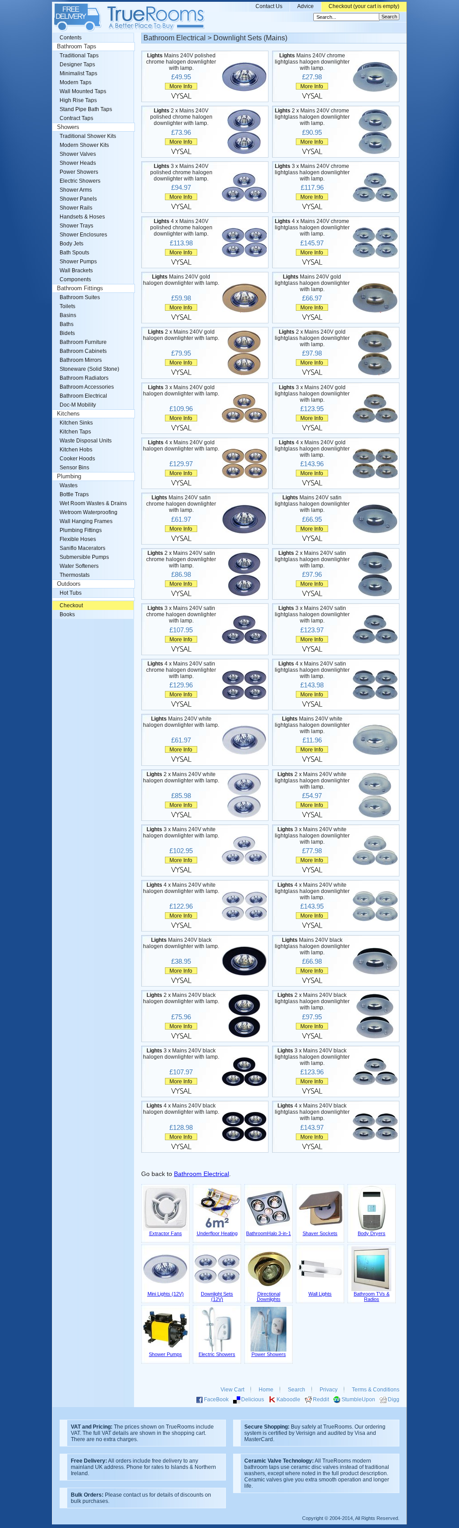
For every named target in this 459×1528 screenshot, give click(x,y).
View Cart (232, 1389)
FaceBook (216, 1399)
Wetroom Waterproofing (88, 512)
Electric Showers (80, 181)
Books (67, 614)
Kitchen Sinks (76, 423)
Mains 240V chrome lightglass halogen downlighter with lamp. (312, 61)
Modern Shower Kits (84, 145)
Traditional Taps (79, 55)
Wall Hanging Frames (86, 521)
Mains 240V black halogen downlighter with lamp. (181, 943)
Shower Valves (78, 154)
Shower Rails (76, 208)
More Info (180, 86)
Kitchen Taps (75, 432)
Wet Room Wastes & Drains (93, 503)
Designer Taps (77, 64)
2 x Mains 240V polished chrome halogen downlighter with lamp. (181, 116)
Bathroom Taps (76, 46)
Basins (68, 315)
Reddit (321, 1399)
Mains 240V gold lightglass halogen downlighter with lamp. (312, 283)
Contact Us (268, 6)
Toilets (67, 306)
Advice (305, 6)
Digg (393, 1399)
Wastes (69, 485)
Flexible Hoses (78, 539)
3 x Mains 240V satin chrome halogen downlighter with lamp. (181, 614)
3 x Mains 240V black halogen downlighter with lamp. (181, 1053)
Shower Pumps (78, 261)
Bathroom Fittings (80, 288)
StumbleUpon (358, 1399)
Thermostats (75, 575)
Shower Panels (78, 199)
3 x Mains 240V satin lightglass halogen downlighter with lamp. (312, 614)
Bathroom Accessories (87, 387)
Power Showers (79, 172)
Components (75, 279)
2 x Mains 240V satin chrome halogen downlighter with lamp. (181, 559)
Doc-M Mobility (78, 405)
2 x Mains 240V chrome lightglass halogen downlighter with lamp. (312, 116)
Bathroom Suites (80, 297)
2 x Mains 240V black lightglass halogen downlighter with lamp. (312, 1001)
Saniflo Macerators (82, 548)
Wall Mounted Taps (83, 91)
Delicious (252, 1399)
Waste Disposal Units (86, 441)
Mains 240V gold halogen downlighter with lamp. (181, 280)
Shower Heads (78, 163)
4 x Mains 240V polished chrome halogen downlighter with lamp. (181, 227)
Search (296, 1389)
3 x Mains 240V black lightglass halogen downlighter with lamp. (312, 1056)
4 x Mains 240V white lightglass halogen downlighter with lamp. (312, 891)
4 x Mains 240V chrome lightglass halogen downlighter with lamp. (312, 227)
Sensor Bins (74, 467)
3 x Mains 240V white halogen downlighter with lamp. (181, 832)
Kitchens (68, 414)
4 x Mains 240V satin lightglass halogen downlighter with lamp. (312, 670)
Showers (68, 127)
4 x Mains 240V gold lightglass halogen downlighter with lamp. (312, 448)
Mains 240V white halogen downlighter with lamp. (181, 722)
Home (266, 1389)
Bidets (67, 333)
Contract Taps (76, 118)
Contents (71, 37)
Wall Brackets (76, 270)
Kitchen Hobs (76, 449)
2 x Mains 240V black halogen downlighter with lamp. (181, 998)
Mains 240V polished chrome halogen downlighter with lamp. (181, 61)
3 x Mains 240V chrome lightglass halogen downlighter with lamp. (312, 172)
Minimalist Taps (78, 73)
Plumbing (69, 476)
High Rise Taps (78, 100)
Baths (67, 324)
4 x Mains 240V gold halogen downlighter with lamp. (181, 445)
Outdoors (69, 584)
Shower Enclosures (83, 235)
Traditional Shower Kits (88, 136)
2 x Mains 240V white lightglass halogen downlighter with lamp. (312, 780)
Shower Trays (76, 226)
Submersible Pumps (84, 557)
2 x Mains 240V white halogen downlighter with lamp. (181, 777)
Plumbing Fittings (81, 530)
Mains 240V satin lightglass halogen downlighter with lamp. (312, 503)
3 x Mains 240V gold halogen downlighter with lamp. (181, 390)
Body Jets (71, 243)
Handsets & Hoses (82, 217)
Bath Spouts (74, 252)
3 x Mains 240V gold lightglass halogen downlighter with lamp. (312, 393)
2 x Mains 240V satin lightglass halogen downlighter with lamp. (312, 559)
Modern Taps (75, 82)
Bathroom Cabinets (83, 351)
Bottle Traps (74, 494)
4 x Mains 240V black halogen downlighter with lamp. (181, 1109)
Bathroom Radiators (84, 378)
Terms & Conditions (375, 1389)
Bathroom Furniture (83, 342)
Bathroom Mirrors (81, 360)
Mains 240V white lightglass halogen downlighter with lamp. (312, 725)
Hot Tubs (71, 593)
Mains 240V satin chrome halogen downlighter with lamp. (181, 503)
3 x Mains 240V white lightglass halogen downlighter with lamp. (312, 835)
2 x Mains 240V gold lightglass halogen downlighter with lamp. (312, 338)
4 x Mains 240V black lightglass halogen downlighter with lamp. (312, 1112)
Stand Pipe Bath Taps (86, 109)
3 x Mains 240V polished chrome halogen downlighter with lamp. (181, 172)
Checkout (71, 605)
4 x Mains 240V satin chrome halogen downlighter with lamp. (181, 670)
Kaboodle (288, 1399)
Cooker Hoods (77, 458)
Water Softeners (79, 566)
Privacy (329, 1389)
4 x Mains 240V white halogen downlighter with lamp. (181, 888)
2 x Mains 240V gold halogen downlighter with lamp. (181, 335)
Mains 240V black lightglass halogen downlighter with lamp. (312, 946)
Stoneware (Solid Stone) (89, 369)
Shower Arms (76, 190)
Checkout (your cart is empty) (364, 6)
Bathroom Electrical (201, 1174)
